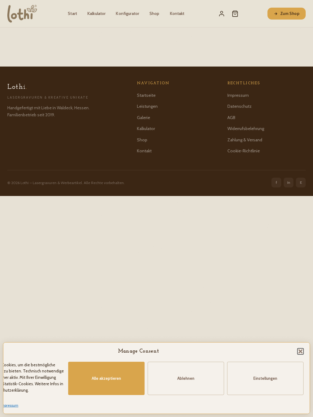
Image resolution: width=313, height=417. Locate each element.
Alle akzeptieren (106, 378)
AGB (231, 117)
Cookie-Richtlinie (243, 151)
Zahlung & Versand (244, 140)
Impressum (9, 405)
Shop (154, 13)
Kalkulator (96, 13)
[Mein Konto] (221, 14)
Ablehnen (185, 378)
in (288, 182)
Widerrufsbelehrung (245, 128)
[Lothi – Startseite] (22, 14)
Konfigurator (127, 13)
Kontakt (177, 13)
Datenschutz (239, 106)
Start (72, 13)
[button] (300, 351)
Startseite (146, 95)
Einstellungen (265, 378)
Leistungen (147, 106)
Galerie (143, 117)
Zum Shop (290, 13)
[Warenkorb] (235, 14)
